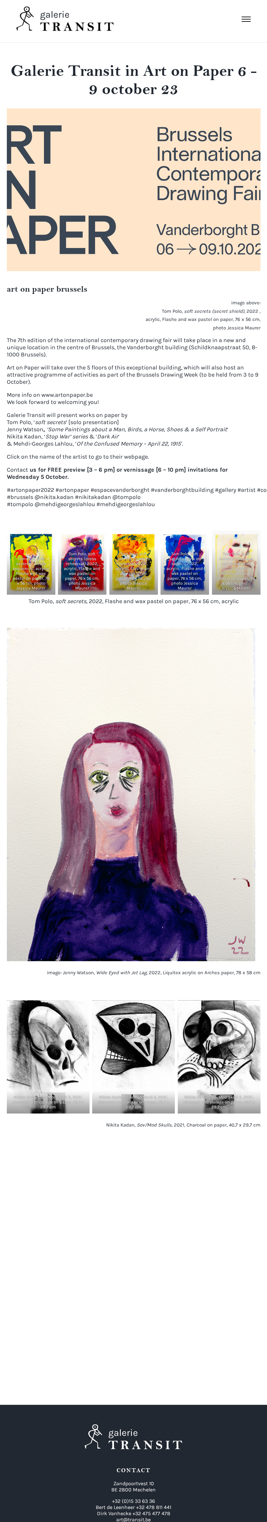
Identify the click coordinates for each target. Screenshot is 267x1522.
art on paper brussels (47, 289)
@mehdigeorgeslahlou (65, 504)
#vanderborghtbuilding (181, 489)
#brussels (20, 497)
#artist (246, 489)
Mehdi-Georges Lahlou (43, 443)
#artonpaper (71, 489)
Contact (17, 469)
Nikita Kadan (24, 436)
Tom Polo (19, 422)
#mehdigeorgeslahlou (125, 504)
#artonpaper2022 (30, 489)
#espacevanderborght (119, 489)
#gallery (225, 489)
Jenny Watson (25, 429)
